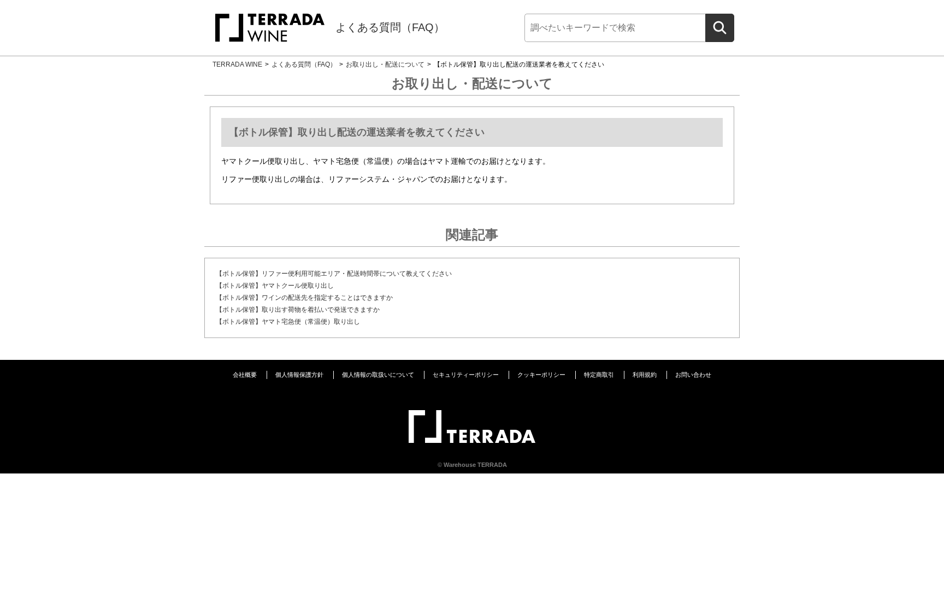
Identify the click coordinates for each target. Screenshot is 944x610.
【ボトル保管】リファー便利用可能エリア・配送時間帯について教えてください (334, 273)
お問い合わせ (693, 374)
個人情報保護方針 (299, 374)
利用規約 (645, 374)
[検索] (719, 28)
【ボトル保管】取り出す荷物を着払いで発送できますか (298, 309)
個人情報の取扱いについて (378, 374)
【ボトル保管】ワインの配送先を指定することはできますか (304, 297)
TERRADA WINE (237, 64)
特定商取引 (599, 374)
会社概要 (245, 374)
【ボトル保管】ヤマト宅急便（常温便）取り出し (288, 321)
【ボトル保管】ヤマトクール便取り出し (275, 285)
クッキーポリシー (541, 374)
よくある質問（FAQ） (390, 27)
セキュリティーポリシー (466, 374)
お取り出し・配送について (385, 64)
